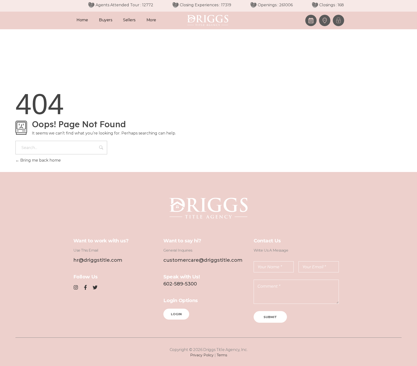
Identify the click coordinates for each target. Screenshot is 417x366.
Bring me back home (40, 160)
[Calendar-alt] (311, 20)
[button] (338, 20)
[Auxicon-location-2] (324, 20)
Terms (222, 355)
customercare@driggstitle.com (203, 260)
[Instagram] (75, 287)
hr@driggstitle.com (97, 260)
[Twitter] (95, 287)
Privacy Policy (202, 355)
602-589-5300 (180, 284)
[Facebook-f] (85, 287)
